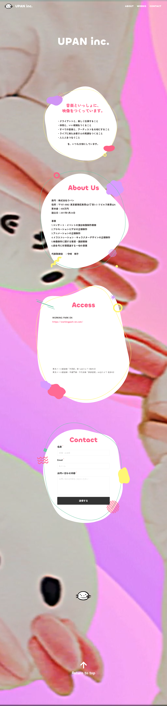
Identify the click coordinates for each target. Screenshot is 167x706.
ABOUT (129, 6)
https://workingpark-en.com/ (67, 321)
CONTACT (155, 6)
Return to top (83, 673)
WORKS (141, 6)
